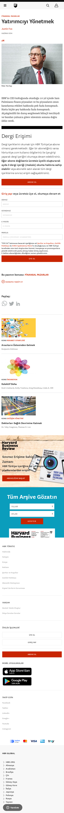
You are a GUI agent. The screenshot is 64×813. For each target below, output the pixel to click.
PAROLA (4, 232)
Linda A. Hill (48, 388)
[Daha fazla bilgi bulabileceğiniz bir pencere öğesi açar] (12, 808)
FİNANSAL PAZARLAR (10, 16)
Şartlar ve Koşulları (45, 243)
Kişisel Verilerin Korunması (13, 588)
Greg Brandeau (35, 388)
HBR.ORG (10, 762)
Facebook (6, 703)
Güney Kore (11, 785)
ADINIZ (4, 200)
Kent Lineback (7, 388)
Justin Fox (6, 28)
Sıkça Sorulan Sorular (11, 613)
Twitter (5, 708)
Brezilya (9, 772)
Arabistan (10, 768)
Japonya (9, 791)
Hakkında (6, 552)
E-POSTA (5, 222)
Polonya (9, 795)
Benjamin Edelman (9, 349)
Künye (4, 562)
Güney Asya (11, 782)
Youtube (5, 724)
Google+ (5, 718)
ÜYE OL (32, 259)
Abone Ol (32, 182)
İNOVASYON (12, 379)
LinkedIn (5, 713)
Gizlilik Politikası (9, 578)
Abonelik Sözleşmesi (11, 583)
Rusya (8, 798)
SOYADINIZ (6, 211)
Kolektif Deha (9, 384)
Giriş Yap (32, 642)
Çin (7, 775)
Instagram (6, 729)
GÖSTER (32, 521)
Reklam (5, 567)
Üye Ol (32, 635)
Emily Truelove (21, 388)
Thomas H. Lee (24, 427)
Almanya (9, 765)
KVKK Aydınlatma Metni (22, 246)
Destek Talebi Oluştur (11, 608)
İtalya (8, 788)
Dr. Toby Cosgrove (9, 427)
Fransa (8, 778)
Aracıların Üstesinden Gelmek (18, 345)
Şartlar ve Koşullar (10, 572)
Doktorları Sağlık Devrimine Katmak (21, 423)
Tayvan (9, 802)
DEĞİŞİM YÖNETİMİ (15, 418)
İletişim (5, 557)
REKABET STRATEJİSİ (16, 340)
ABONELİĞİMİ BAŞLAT (16, 478)
